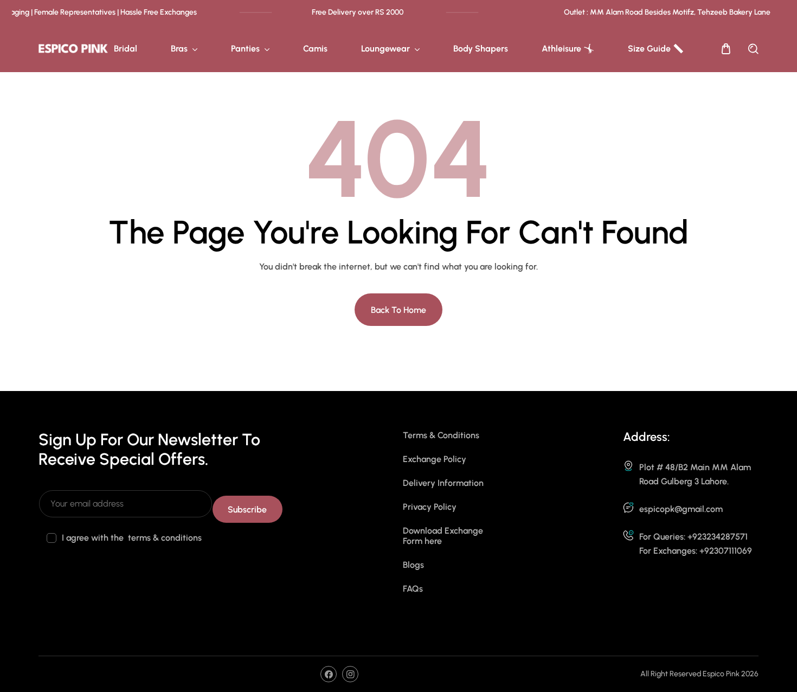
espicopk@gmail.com (681, 509)
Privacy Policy (430, 507)
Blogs (413, 565)
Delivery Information (443, 483)
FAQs (413, 589)
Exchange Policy (434, 459)
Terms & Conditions (441, 435)
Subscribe (247, 509)
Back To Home (398, 310)
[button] (726, 48)
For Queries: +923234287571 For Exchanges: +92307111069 (695, 543)
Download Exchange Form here (443, 536)
